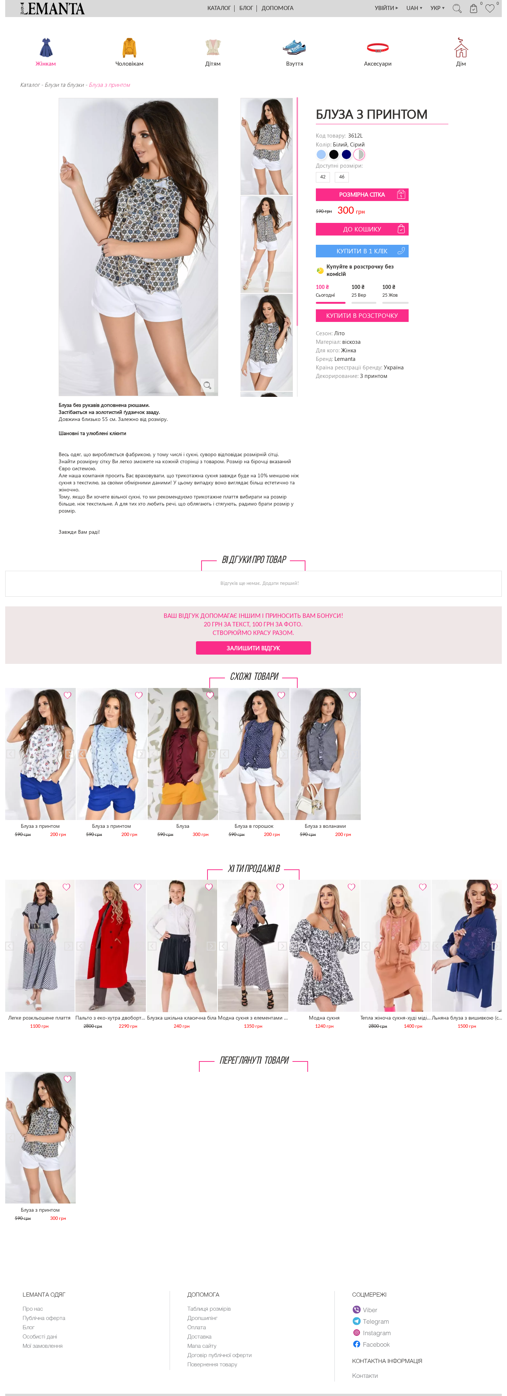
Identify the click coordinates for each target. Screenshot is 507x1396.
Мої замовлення (43, 1345)
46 (341, 177)
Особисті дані (40, 1336)
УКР (438, 8)
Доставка (199, 1336)
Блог (246, 8)
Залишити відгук (253, 648)
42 (323, 177)
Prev (14, 691)
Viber (370, 1309)
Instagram (377, 1332)
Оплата (196, 1327)
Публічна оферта (44, 1317)
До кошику (362, 229)
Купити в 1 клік (362, 251)
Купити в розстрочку (362, 315)
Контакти (365, 1375)
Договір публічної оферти (219, 1354)
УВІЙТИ (387, 8)
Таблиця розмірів (209, 1308)
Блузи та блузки (64, 84)
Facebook (376, 1344)
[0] (489, 11)
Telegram (376, 1321)
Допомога (278, 8)
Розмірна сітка (362, 194)
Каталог (219, 8)
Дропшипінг (202, 1317)
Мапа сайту (201, 1345)
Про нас (33, 1308)
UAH (414, 8)
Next (66, 691)
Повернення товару (212, 1364)
